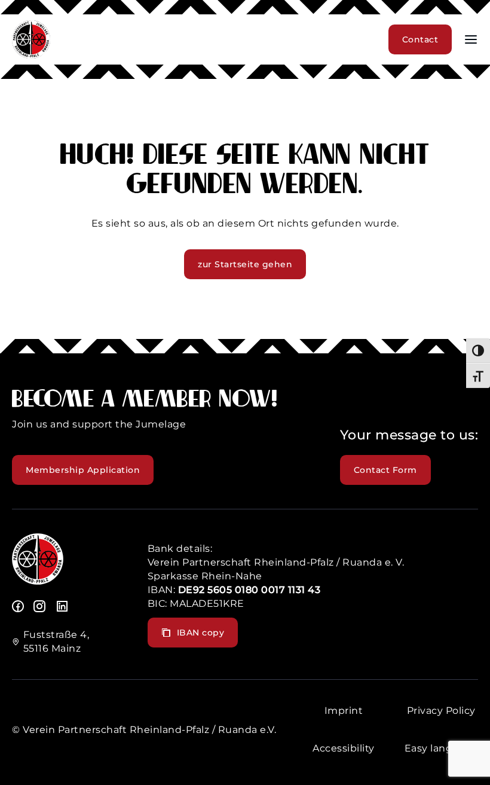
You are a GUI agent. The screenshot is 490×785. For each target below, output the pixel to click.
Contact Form (385, 470)
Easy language (442, 748)
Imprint (343, 710)
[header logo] (31, 55)
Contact (420, 39)
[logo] (37, 581)
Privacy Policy (441, 710)
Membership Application (83, 470)
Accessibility (344, 748)
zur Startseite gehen (245, 264)
